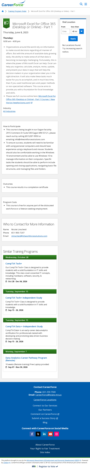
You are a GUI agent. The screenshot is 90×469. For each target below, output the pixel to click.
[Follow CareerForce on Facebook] (32, 434)
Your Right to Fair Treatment (45, 448)
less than (75, 27)
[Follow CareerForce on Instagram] (56, 434)
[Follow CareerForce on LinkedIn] (44, 434)
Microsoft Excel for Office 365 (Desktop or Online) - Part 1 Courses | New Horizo (31, 99)
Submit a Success (43, 418)
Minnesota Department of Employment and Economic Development (53, 460)
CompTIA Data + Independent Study (24, 326)
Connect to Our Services (45, 405)
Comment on (44, 414)
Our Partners (45, 409)
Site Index (45, 452)
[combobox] (65, 31)
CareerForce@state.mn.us (49, 394)
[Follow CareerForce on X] (38, 434)
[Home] (13, 4)
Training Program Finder (17, 11)
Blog (45, 422)
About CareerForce (45, 444)
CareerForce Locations (45, 399)
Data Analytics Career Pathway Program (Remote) (26, 359)
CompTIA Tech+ (14, 263)
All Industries (9, 111)
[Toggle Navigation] (86, 4)
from (63, 27)
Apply (73, 38)
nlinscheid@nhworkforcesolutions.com (29, 236)
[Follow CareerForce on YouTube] (50, 434)
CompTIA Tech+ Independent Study (24, 297)
